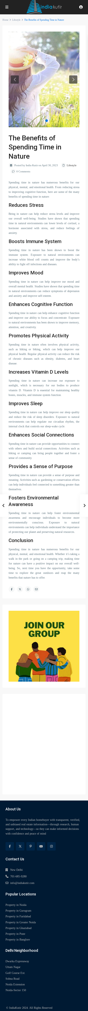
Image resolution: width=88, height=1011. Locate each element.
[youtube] (41, 846)
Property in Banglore (18, 939)
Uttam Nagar (13, 967)
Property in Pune (15, 933)
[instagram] (51, 846)
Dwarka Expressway (17, 961)
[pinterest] (30, 846)
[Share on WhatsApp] (28, 589)
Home (5, 19)
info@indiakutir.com (22, 883)
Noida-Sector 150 (16, 990)
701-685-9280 (18, 876)
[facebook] (10, 846)
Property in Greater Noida (21, 922)
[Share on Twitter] (20, 589)
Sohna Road (12, 978)
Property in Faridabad (18, 916)
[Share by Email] (36, 589)
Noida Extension (15, 984)
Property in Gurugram (18, 910)
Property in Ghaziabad (19, 928)
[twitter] (20, 846)
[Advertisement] (44, 744)
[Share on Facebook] (12, 589)
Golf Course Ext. (15, 973)
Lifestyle (16, 19)
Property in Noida (16, 904)
